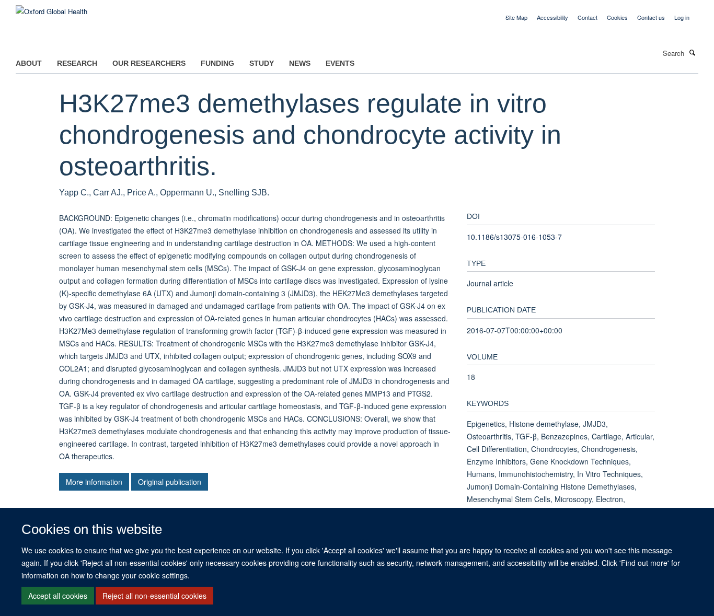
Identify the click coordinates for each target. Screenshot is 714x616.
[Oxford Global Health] (51, 8)
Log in (681, 17)
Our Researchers (149, 63)
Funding (217, 63)
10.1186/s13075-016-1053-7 (514, 236)
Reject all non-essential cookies (154, 595)
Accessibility (552, 17)
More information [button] (94, 481)
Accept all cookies (57, 595)
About (29, 63)
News (299, 63)
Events (340, 63)
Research (77, 63)
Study (261, 63)
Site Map (516, 17)
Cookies (617, 17)
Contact (587, 17)
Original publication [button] (169, 481)
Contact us (651, 17)
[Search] (692, 52)
